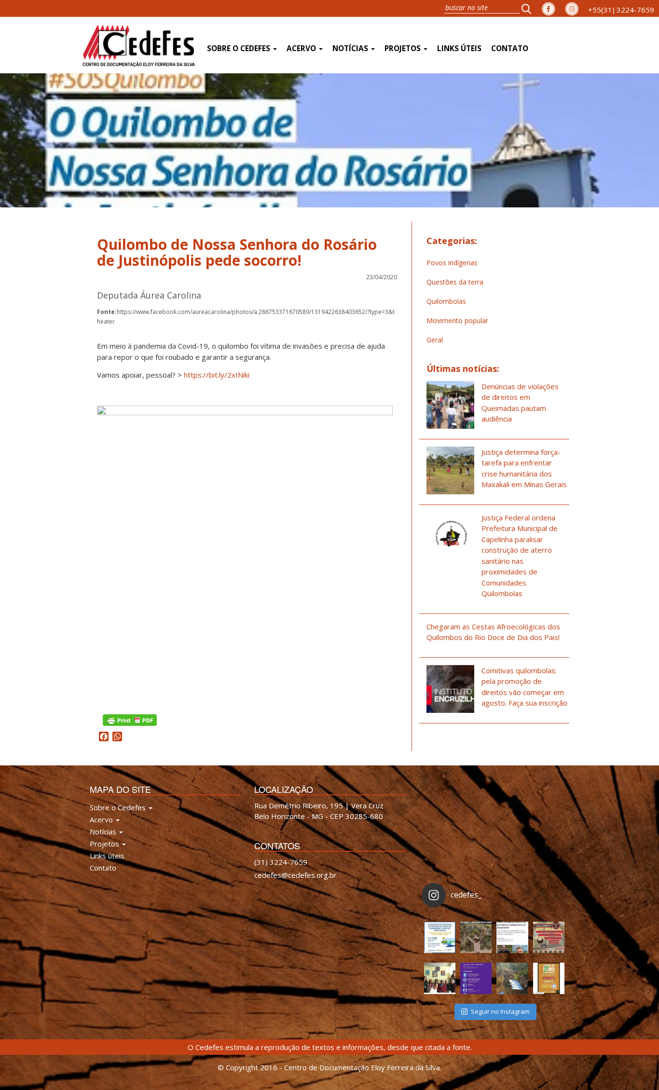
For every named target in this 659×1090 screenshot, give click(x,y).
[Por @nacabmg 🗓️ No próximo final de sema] (439, 937)
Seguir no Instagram (500, 1011)
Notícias (351, 48)
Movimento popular (457, 320)
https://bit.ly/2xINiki (216, 375)
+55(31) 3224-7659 (621, 9)
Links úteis (459, 48)
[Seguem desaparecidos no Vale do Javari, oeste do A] (512, 937)
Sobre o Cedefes (239, 48)
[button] (529, 8)
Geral (434, 339)
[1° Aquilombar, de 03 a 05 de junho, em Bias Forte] (548, 937)
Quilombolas (446, 301)
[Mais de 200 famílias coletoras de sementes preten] (476, 937)
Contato (509, 48)
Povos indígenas (452, 262)
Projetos (403, 48)
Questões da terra (454, 281)
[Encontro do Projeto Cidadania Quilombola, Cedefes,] (439, 978)
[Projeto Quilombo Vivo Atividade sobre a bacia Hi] (512, 978)
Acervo (302, 48)
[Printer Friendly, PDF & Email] (130, 719)
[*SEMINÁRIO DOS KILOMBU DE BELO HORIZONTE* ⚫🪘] (548, 978)
